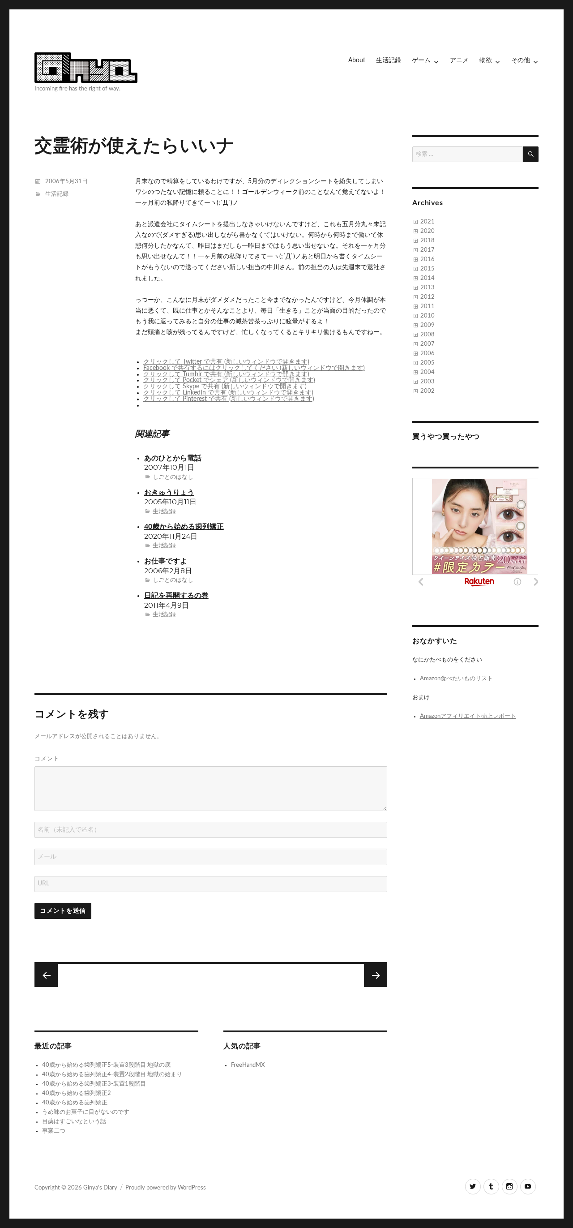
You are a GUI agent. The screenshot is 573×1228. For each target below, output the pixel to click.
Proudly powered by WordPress (165, 1188)
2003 (427, 382)
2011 (427, 306)
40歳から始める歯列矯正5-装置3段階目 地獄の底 (106, 1065)
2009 (427, 325)
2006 (427, 353)
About (356, 60)
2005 (427, 363)
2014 (427, 278)
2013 (427, 288)
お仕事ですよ (165, 561)
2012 (427, 297)
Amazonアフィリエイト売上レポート (468, 716)
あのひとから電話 (172, 458)
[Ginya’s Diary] (85, 66)
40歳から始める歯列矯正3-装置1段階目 (94, 1084)
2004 (427, 372)
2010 (427, 316)
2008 (427, 335)
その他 (520, 60)
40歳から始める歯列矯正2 (76, 1093)
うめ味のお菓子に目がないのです (85, 1112)
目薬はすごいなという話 (74, 1122)
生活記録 (388, 60)
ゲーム (421, 60)
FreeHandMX (248, 1065)
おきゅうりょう (169, 492)
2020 (427, 231)
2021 (427, 222)
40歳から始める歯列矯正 (184, 527)
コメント (47, 758)
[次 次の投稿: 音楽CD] (46, 975)
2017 (427, 250)
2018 (427, 241)
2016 (427, 259)
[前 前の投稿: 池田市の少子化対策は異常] (375, 975)
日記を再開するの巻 (176, 596)
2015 (427, 269)
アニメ (459, 60)
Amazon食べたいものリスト (456, 679)
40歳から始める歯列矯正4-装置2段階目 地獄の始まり (112, 1075)
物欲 (485, 60)
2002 (427, 391)
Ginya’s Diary (100, 1188)
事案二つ (53, 1131)
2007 (427, 344)
